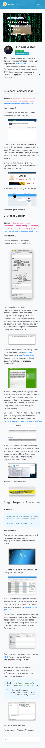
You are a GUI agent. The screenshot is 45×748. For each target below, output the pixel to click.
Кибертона (21, 64)
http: (20, 523)
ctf (9, 18)
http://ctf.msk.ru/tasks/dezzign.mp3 (21, 231)
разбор (21, 18)
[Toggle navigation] (38, 4)
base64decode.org (27, 355)
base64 (28, 352)
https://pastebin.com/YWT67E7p (18, 104)
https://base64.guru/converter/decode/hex (23, 421)
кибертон (14, 18)
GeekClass (14, 4)
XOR (6, 657)
